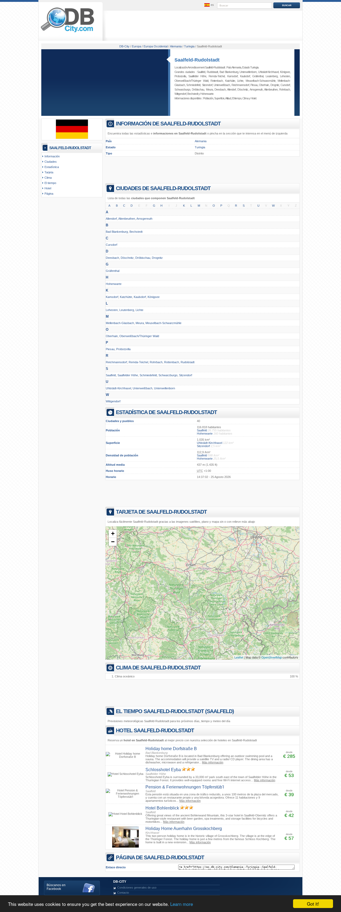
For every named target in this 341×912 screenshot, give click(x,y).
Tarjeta (48, 172)
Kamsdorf (232, 76)
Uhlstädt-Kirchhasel (268, 71)
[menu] (208, 5)
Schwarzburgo (182, 89)
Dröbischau (198, 89)
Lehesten (285, 76)
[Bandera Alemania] (72, 138)
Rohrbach (284, 89)
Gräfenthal (257, 76)
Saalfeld (201, 71)
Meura (209, 89)
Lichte (240, 80)
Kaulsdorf (245, 76)
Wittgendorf (180, 93)
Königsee (285, 71)
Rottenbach (216, 80)
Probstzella (180, 76)
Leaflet (238, 657)
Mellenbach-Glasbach (120, 323)
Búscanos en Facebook (56, 887)
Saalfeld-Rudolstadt (197, 60)
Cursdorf (285, 85)
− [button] (113, 541)
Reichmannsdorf (240, 85)
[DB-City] (67, 32)
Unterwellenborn (248, 71)
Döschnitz (242, 89)
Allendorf (231, 89)
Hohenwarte (206, 93)
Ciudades (50, 161)
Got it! (313, 903)
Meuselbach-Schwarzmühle (260, 80)
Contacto (123, 892)
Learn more (181, 904)
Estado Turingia (250, 67)
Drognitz (274, 85)
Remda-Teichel (217, 76)
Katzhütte (230, 80)
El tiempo (236, 98)
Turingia (200, 147)
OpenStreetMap (271, 657)
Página (48, 193)
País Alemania (233, 67)
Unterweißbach (222, 85)
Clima (245, 98)
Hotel (253, 98)
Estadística (51, 167)
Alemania (200, 141)
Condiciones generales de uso (136, 887)
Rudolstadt (212, 71)
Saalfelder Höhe (197, 76)
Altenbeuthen (271, 89)
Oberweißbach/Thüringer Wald (191, 80)
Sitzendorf (207, 85)
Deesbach (220, 89)
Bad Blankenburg (229, 71)
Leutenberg (272, 76)
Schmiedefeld (193, 85)
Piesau (254, 85)
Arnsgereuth (256, 89)
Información (52, 156)
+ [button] (113, 533)
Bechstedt (192, 93)
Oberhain (264, 85)
